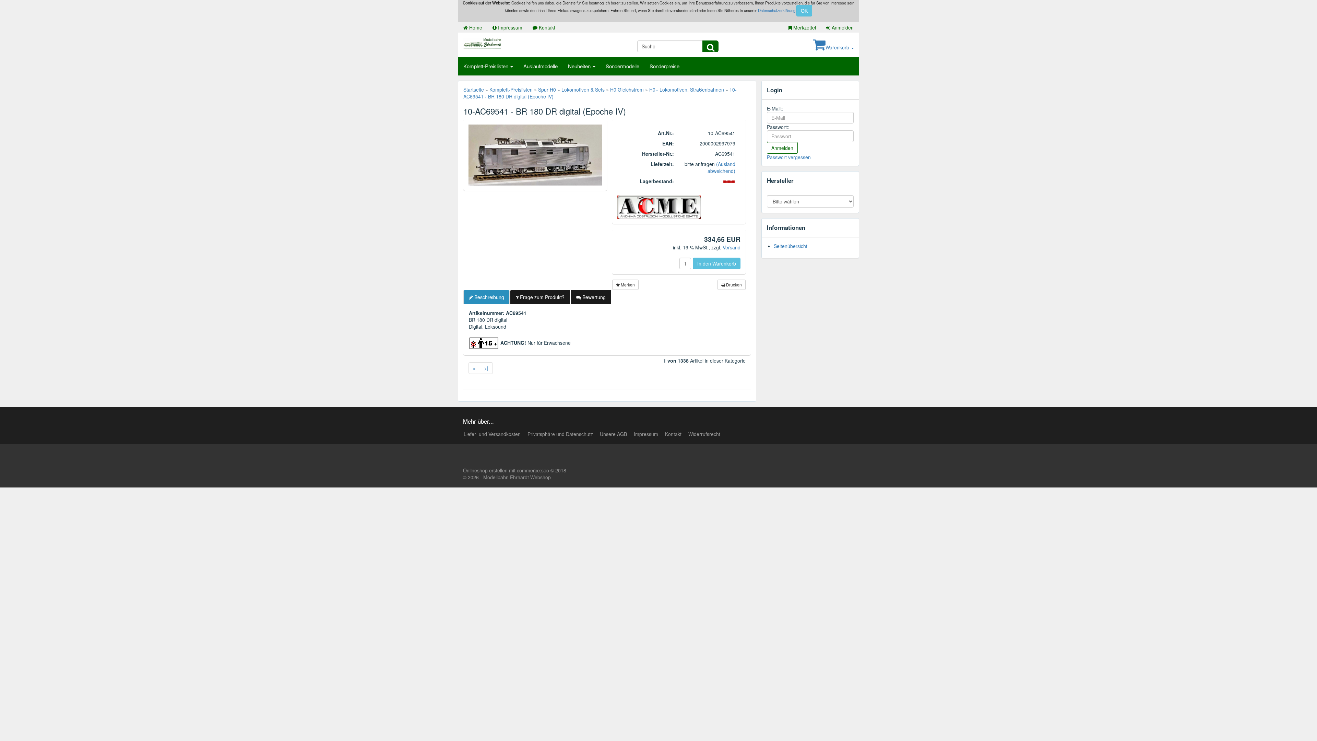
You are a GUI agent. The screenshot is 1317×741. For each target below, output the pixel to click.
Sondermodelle (622, 66)
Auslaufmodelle (540, 66)
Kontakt (546, 27)
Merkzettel (804, 27)
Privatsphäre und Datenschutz (560, 434)
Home (475, 27)
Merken (627, 284)
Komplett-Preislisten (486, 66)
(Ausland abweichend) (721, 167)
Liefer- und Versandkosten (492, 434)
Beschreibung (488, 297)
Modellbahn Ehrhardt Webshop (517, 477)
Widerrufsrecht (704, 434)
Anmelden (842, 27)
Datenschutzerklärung (776, 10)
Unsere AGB (613, 434)
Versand (731, 247)
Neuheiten (580, 66)
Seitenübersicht (790, 246)
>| (486, 368)
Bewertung (593, 297)
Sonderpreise (664, 66)
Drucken (733, 284)
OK (804, 10)
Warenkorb (838, 47)
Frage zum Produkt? (542, 297)
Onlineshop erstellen (485, 470)
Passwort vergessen (789, 157)
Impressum (509, 27)
